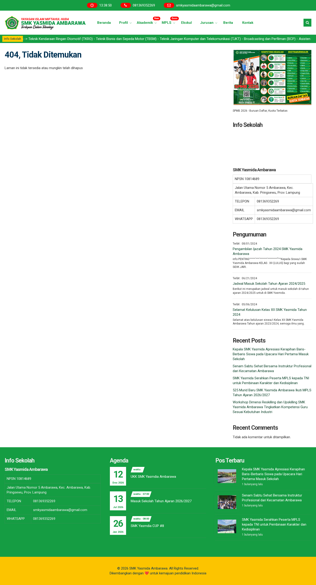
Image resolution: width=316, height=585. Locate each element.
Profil (123, 23)
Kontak (247, 23)
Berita (228, 23)
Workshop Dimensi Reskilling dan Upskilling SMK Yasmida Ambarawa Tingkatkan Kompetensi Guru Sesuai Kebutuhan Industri (270, 407)
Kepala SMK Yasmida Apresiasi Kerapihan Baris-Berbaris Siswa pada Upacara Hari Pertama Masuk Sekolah (271, 354)
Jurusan (207, 23)
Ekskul (186, 23)
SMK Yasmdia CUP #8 (147, 526)
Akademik (147, 21)
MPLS (169, 21)
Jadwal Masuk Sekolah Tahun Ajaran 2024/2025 (269, 284)
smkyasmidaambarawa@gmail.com (203, 5)
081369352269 (144, 5)
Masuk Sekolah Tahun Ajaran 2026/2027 (161, 501)
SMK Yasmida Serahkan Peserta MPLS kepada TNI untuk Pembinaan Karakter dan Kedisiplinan (274, 524)
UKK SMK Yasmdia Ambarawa (153, 477)
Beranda (104, 23)
